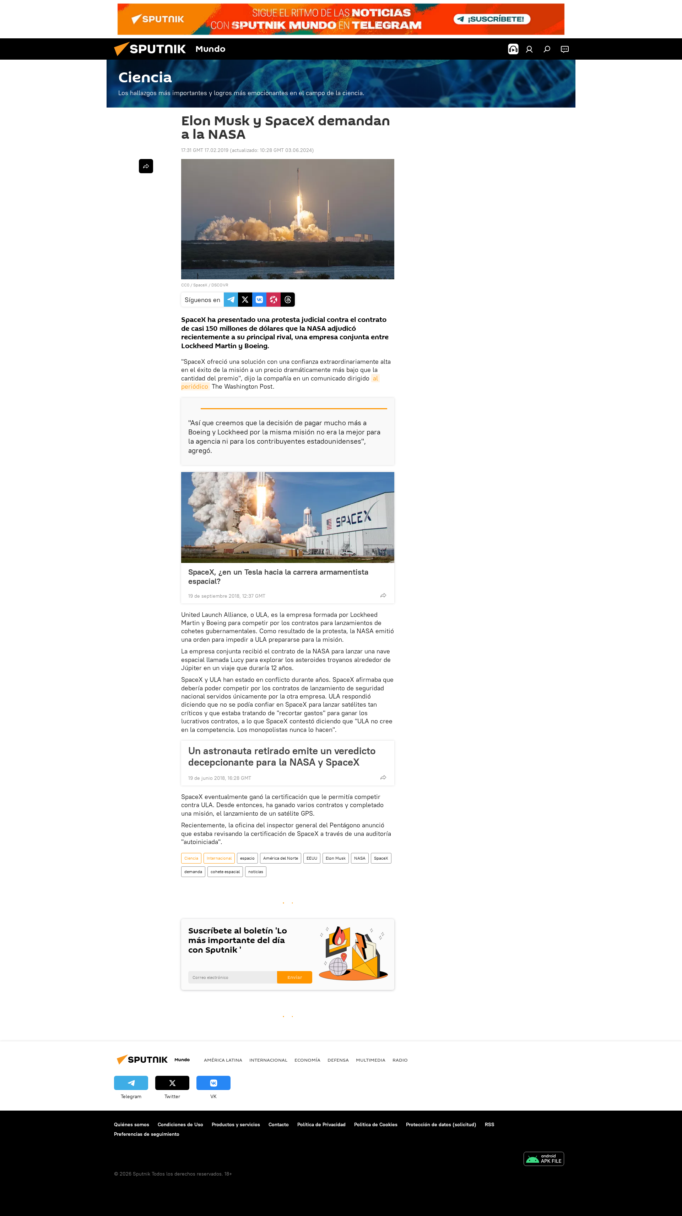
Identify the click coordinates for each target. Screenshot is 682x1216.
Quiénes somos (131, 1124)
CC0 (185, 284)
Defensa (338, 1060)
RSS (489, 1124)
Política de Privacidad (321, 1124)
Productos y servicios (236, 1124)
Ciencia (191, 858)
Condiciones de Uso (180, 1124)
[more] (383, 595)
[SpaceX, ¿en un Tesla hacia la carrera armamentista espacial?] (287, 517)
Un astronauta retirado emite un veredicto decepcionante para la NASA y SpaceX (281, 756)
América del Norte (280, 858)
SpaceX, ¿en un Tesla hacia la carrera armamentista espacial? (278, 576)
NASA (360, 858)
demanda (193, 871)
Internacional (219, 858)
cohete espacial (225, 871)
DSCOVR (219, 284)
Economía (307, 1060)
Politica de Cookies (375, 1124)
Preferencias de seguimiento (146, 1134)
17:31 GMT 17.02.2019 (204, 150)
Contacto (279, 1124)
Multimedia (370, 1060)
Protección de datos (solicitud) (441, 1124)
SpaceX (200, 284)
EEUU (312, 858)
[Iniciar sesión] (529, 49)
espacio (247, 858)
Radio (400, 1060)
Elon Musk (336, 858)
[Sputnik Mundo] (152, 58)
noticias (255, 871)
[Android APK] (544, 1160)
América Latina (223, 1060)
